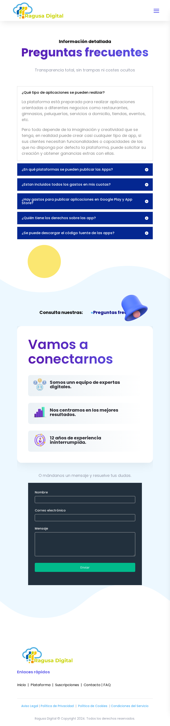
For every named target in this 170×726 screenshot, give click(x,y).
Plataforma (41, 684)
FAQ (106, 684)
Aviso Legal (29, 706)
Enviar (85, 567)
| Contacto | (90, 684)
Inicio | (24, 684)
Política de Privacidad (57, 706)
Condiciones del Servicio (130, 706)
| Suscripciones (65, 684)
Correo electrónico (50, 510)
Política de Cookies (92, 706)
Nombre (41, 492)
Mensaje (41, 528)
